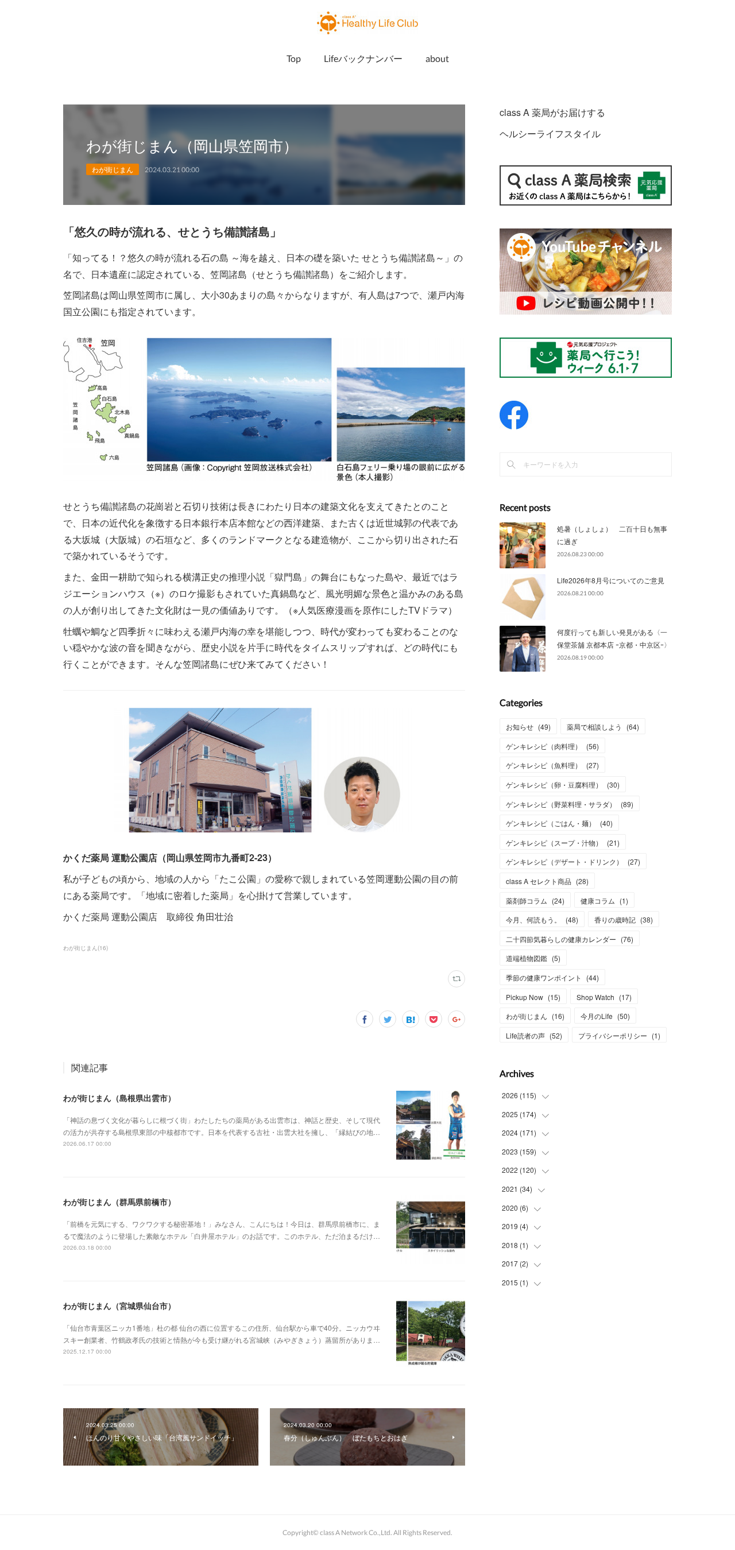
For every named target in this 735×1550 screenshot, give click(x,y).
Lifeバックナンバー (363, 58)
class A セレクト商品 (547, 881)
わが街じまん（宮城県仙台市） (119, 1305)
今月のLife (605, 1016)
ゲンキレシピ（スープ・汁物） (563, 842)
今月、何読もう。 (542, 919)
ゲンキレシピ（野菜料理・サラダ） (569, 804)
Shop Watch (604, 997)
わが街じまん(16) (85, 948)
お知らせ (528, 726)
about (437, 58)
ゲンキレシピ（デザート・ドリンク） (573, 861)
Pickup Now (533, 997)
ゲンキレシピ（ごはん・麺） (559, 823)
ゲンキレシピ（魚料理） (552, 765)
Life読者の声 (534, 1035)
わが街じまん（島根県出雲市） (119, 1097)
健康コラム (604, 900)
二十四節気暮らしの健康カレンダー (569, 939)
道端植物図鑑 (533, 958)
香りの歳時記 (623, 919)
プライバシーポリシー (619, 1035)
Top (294, 58)
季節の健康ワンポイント (552, 977)
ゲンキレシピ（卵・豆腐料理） (563, 784)
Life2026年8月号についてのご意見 (610, 580)
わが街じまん (112, 169)
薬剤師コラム (535, 900)
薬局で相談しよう (603, 726)
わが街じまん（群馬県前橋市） (119, 1201)
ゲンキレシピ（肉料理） (552, 746)
